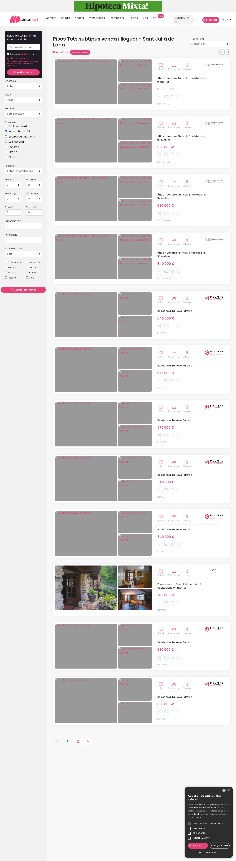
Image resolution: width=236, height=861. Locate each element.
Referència (11, 234)
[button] (22, 63)
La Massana (15, 142)
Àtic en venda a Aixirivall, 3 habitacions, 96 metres (181, 138)
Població (10, 165)
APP (156, 17)
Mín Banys (11, 193)
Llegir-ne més (194, 817)
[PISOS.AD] (21, 19)
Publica (212, 20)
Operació (10, 81)
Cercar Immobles (24, 289)
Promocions (117, 18)
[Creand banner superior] (118, 6)
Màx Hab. (31, 179)
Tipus (8, 94)
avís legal (25, 54)
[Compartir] (159, 96)
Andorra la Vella (18, 126)
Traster (12, 272)
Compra (51, 18)
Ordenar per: (197, 39)
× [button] (228, 790)
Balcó (32, 272)
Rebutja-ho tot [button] (219, 845)
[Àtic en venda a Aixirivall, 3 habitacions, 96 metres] (86, 140)
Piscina (12, 277)
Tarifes (133, 18)
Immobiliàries (97, 18)
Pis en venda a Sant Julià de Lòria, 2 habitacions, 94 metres (179, 586)
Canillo (12, 157)
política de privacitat (18, 58)
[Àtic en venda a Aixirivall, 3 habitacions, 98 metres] (86, 256)
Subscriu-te (182, 18)
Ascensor (34, 262)
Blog (145, 18)
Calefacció (14, 262)
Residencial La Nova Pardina (174, 311)
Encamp (13, 147)
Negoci (79, 18)
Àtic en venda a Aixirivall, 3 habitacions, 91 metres (181, 79)
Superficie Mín (13, 221)
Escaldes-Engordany (21, 136)
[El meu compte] (198, 19)
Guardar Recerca (80, 52)
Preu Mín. (10, 207)
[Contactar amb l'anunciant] (166, 96)
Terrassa (34, 267)
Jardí (32, 277)
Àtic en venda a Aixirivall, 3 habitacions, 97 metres (181, 196)
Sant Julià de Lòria (19, 131)
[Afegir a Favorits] (172, 96)
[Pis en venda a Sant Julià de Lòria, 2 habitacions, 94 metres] (86, 588)
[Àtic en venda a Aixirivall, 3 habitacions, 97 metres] (86, 198)
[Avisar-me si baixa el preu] (178, 96)
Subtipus (10, 108)
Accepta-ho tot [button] (198, 845)
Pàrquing (13, 267)
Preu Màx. (31, 207)
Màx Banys (32, 193)
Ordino (12, 152)
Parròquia (10, 122)
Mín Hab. (10, 179)
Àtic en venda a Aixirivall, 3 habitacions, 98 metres (181, 254)
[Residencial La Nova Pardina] (86, 314)
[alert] (209, 822)
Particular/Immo (14, 248)
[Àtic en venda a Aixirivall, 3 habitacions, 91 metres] (86, 81)
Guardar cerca (23, 72)
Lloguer (65, 18)
